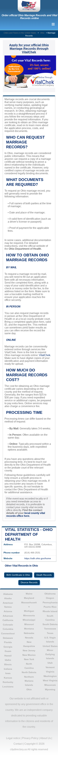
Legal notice (13, 738)
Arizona (8, 611)
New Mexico (29, 655)
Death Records (44, 575)
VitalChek (44, 355)
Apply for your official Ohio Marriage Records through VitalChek (29, 48)
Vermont (50, 667)
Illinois (8, 664)
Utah (50, 663)
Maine (29, 593)
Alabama (8, 594)
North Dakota (29, 672)
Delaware (8, 638)
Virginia (50, 671)
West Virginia (50, 680)
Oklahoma (50, 593)
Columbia (8, 629)
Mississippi (29, 620)
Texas (50, 633)
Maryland (29, 598)
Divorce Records (29, 582)
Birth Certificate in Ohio (18, 575)
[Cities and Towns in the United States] (29, 6)
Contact (18, 743)
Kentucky (8, 682)
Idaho (8, 660)
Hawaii (8, 655)
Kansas (8, 677)
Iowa (7, 673)
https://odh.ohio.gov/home (37, 558)
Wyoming (50, 689)
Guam (8, 651)
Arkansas (8, 616)
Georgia (8, 646)
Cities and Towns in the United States (20, 33)
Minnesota (29, 615)
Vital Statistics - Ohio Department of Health (29, 534)
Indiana (8, 669)
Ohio (42, 33)
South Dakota (50, 624)
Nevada (29, 637)
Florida (8, 642)
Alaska (8, 598)
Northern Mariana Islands (29, 680)
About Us (45, 738)
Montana (29, 628)
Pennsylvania (50, 602)
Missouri (29, 624)
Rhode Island (50, 611)
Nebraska (29, 633)
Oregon (50, 598)
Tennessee (50, 628)
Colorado (8, 624)
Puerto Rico (50, 607)
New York (29, 659)
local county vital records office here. (25, 514)
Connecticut (8, 633)
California (8, 620)
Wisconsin (50, 685)
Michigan (29, 611)
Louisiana (7, 686)
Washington (50, 676)
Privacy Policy (30, 738)
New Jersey (29, 650)
